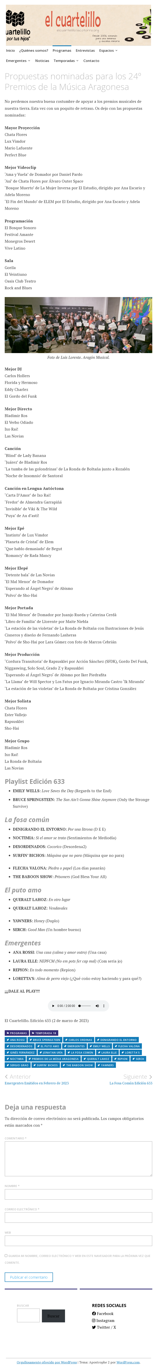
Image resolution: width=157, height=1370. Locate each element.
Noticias (42, 60)
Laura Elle (109, 1052)
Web (8, 1232)
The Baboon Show (79, 1065)
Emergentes (16, 60)
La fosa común (82, 1052)
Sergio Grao (19, 1065)
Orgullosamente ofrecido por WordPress (47, 1362)
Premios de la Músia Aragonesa (55, 1059)
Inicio (10, 50)
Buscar (23, 1305)
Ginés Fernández (22, 1052)
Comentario (16, 1138)
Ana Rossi (17, 1040)
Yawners (107, 1065)
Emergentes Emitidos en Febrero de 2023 (37, 1079)
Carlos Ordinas (80, 1040)
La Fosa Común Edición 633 (131, 1079)
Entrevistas (85, 50)
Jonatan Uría (53, 1052)
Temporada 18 (45, 1033)
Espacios (106, 50)
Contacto (91, 60)
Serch (140, 1059)
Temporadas (64, 60)
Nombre (12, 1186)
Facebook (104, 1313)
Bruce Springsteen (46, 1040)
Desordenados (21, 1046)
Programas (62, 50)
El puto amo (50, 1046)
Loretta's (132, 1052)
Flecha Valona (129, 1046)
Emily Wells (101, 1046)
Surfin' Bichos (47, 1065)
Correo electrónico (22, 1209)
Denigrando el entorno (119, 1040)
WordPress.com (128, 1362)
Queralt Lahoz (98, 1059)
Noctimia (17, 1059)
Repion (123, 1059)
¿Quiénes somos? (33, 50)
